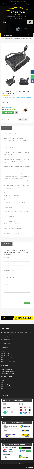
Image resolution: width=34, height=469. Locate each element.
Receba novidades (7, 387)
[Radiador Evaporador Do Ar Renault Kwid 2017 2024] (10, 81)
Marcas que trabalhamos (8, 361)
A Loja (4, 352)
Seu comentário (7, 291)
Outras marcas (9, 107)
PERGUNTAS (7, 244)
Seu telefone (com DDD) (9, 270)
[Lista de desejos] (16, 112)
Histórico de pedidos (7, 383)
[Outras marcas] (26, 110)
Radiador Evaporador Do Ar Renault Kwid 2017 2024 (18, 38)
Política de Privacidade (8, 356)
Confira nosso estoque (8, 373)
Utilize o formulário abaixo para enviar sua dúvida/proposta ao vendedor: (17, 98)
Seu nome (6, 257)
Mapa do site (5, 359)
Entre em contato (7, 369)
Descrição (7, 128)
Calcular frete (24, 119)
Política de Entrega (7, 354)
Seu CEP (6, 284)
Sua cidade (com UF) (9, 277)
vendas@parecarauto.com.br (10, 336)
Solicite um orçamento (8, 371)
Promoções (5, 388)
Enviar (27, 303)
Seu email (6, 264)
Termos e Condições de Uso (9, 358)
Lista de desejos (6, 385)
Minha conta (5, 381)
